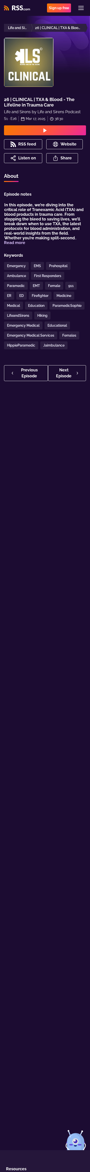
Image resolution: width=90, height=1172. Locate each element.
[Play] (45, 130)
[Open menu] (81, 8)
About (11, 176)
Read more (14, 242)
